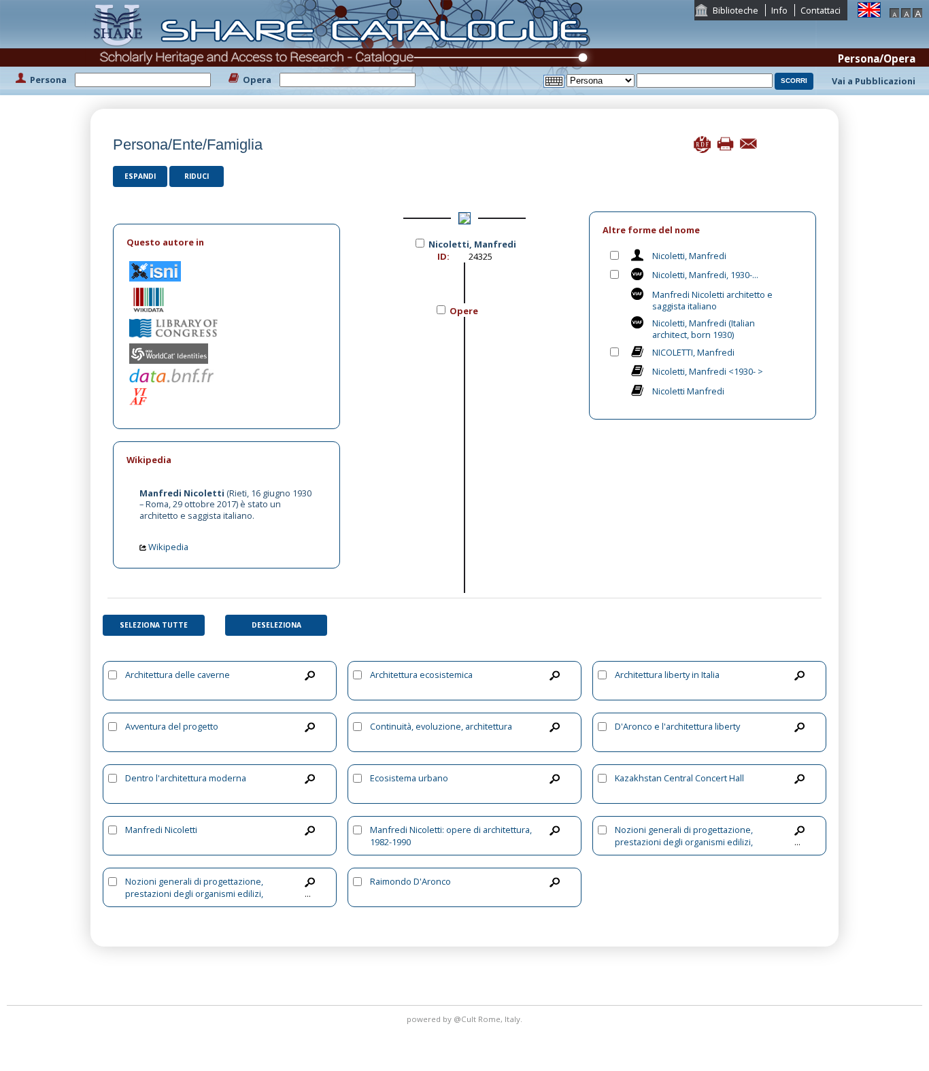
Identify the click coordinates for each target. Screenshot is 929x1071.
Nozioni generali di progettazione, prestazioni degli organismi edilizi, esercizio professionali (194, 893)
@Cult (466, 1019)
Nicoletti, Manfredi (689, 256)
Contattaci (820, 10)
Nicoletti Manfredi (688, 391)
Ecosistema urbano (409, 778)
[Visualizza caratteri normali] (906, 11)
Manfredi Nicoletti (161, 829)
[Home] (344, 46)
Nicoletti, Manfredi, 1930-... (705, 275)
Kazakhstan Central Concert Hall (679, 778)
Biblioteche (735, 10)
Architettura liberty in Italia (667, 674)
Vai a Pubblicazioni (873, 81)
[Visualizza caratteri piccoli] (894, 11)
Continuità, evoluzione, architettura (441, 726)
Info (779, 10)
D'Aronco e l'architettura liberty (677, 726)
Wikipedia (167, 547)
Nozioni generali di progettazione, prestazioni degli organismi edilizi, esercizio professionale (684, 841)
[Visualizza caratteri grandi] (917, 11)
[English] (869, 9)
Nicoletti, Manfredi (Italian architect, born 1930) (703, 329)
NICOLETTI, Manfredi (693, 352)
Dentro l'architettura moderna (185, 778)
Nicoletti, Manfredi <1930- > (707, 371)
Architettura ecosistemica (421, 674)
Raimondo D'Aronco (410, 881)
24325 (480, 256)
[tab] (226, 242)
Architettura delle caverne (177, 674)
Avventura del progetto (171, 726)
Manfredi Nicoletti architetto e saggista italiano (712, 300)
